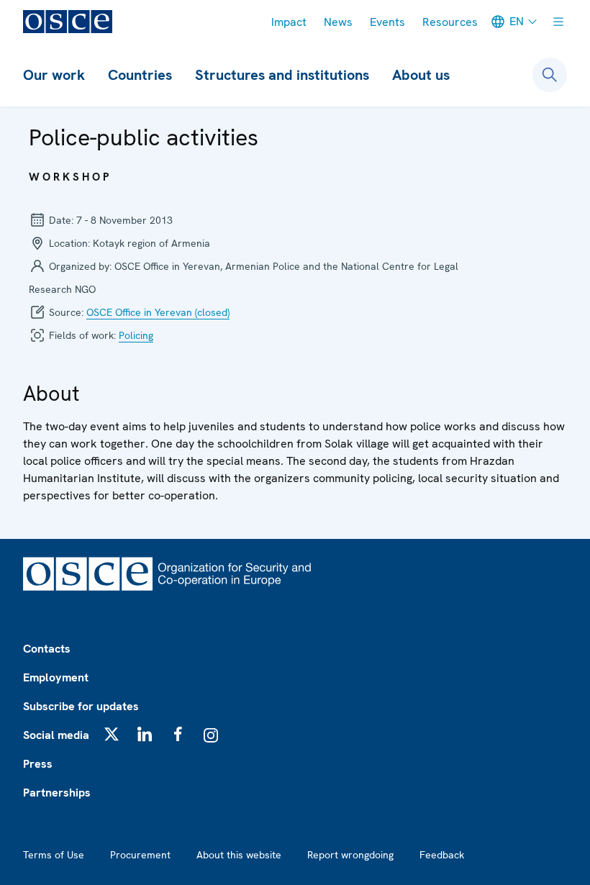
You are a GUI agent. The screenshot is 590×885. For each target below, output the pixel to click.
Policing (136, 335)
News (338, 22)
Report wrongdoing (350, 854)
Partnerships (57, 792)
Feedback (441, 854)
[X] (111, 734)
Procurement (140, 854)
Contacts (47, 648)
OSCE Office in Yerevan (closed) (158, 312)
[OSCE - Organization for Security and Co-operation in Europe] (67, 21)
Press (38, 763)
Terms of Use (53, 854)
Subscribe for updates (81, 706)
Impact (289, 22)
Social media (56, 735)
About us (421, 74)
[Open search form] (549, 75)
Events (387, 22)
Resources (450, 22)
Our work (54, 74)
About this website (238, 854)
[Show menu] (558, 21)
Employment (55, 677)
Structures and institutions (282, 74)
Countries (140, 74)
